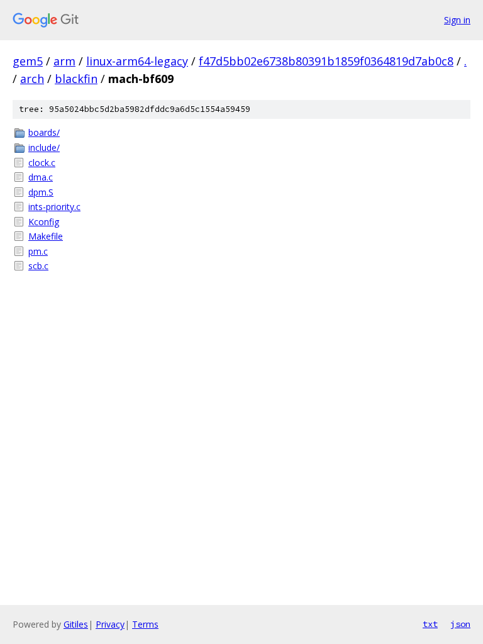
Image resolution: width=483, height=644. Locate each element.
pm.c (38, 251)
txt (430, 624)
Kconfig (43, 222)
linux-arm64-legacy (137, 61)
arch (32, 78)
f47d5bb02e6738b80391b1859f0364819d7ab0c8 (326, 61)
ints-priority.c (54, 207)
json (460, 624)
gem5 (28, 61)
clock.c (41, 163)
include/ (44, 147)
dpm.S (40, 192)
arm (64, 61)
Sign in (457, 20)
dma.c (40, 177)
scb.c (38, 266)
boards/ (44, 132)
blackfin (76, 78)
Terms (145, 624)
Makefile (45, 236)
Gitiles (76, 624)
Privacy (110, 624)
